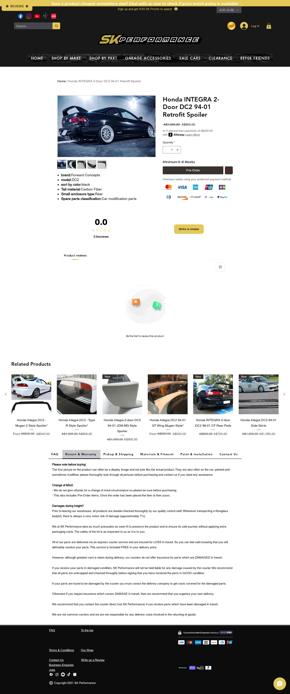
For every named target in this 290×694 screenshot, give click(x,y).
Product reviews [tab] (75, 255)
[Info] (176, 9)
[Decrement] (165, 149)
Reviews (17, 6)
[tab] (55, 454)
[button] (229, 10)
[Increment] (177, 149)
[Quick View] (31, 394)
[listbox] (229, 10)
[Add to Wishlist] (229, 170)
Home (61, 81)
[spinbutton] (171, 149)
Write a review (189, 229)
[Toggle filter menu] (220, 266)
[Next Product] (284, 394)
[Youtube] (37, 16)
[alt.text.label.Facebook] (20, 16)
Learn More (192, 134)
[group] (145, 408)
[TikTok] (45, 16)
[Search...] (56, 25)
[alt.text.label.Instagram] (29, 16)
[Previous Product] (5, 394)
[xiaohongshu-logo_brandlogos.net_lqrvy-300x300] (54, 16)
